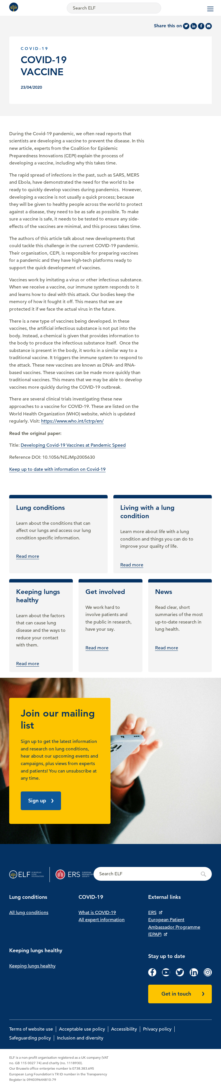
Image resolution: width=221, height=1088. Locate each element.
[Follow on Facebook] (152, 975)
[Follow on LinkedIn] (194, 975)
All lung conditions (28, 912)
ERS (152, 912)
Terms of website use (31, 1029)
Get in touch (176, 993)
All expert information (102, 920)
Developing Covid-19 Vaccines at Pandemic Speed (73, 445)
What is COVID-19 (97, 912)
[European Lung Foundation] (15, 7)
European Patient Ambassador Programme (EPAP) (174, 927)
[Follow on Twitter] (180, 975)
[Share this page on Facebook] (201, 26)
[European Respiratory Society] (75, 874)
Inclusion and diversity (80, 1038)
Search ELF (153, 874)
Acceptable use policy (82, 1029)
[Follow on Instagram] (208, 975)
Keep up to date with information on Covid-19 (57, 469)
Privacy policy (157, 1029)
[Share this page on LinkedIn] (193, 26)
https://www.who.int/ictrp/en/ (72, 421)
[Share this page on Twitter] (186, 26)
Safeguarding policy (30, 1038)
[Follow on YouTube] (166, 975)
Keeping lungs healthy (32, 966)
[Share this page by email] (208, 26)
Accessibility (124, 1029)
